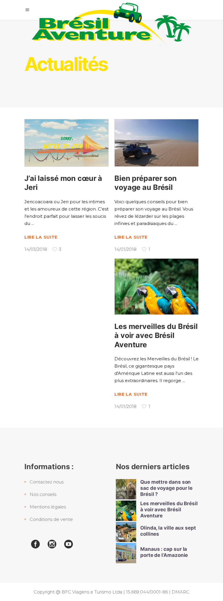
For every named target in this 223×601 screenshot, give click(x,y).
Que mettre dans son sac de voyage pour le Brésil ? (166, 488)
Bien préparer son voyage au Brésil (145, 183)
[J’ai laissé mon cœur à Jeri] (66, 143)
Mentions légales (48, 507)
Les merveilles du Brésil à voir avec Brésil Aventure (156, 335)
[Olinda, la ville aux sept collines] (126, 532)
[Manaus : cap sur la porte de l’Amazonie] (126, 553)
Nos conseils (43, 494)
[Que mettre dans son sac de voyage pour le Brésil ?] (126, 489)
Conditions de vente (51, 519)
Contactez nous (47, 482)
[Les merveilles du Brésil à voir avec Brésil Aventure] (156, 286)
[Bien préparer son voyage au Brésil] (156, 143)
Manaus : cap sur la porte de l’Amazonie (164, 552)
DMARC (180, 592)
